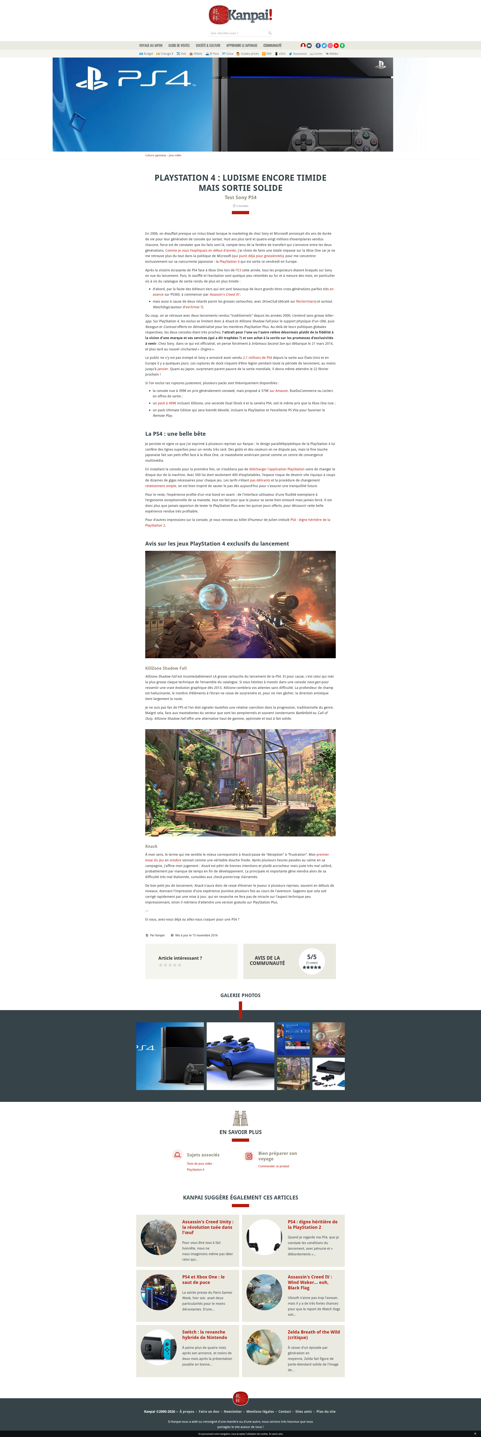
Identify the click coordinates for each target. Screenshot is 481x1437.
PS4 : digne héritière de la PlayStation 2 (313, 1224)
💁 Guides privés (247, 54)
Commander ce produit (273, 1166)
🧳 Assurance (298, 54)
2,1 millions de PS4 (257, 357)
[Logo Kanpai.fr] (240, 15)
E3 (239, 270)
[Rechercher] (270, 33)
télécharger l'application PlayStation (277, 469)
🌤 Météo (331, 54)
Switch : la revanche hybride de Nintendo (204, 1334)
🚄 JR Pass (212, 54)
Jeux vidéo (175, 155)
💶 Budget (146, 54)
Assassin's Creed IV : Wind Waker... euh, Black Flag (310, 1282)
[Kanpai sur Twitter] (324, 45)
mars (311, 301)
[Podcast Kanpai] (342, 45)
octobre (175, 860)
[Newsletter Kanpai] (309, 45)
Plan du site (326, 1411)
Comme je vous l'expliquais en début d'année (200, 250)
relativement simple (160, 486)
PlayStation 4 (230, 261)
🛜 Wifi (267, 54)
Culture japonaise (155, 155)
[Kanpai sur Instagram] (330, 45)
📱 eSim (280, 54)
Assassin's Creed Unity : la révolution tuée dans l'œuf (208, 1227)
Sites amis (303, 1411)
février (301, 301)
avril (189, 307)
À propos (187, 1411)
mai (197, 307)
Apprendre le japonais (241, 45)
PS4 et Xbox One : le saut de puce (203, 1279)
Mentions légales (260, 1411)
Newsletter (233, 1411)
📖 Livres (316, 54)
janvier (162, 369)
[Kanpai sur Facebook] (318, 45)
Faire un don (209, 1411)
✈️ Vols (181, 54)
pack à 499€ (167, 403)
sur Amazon (279, 390)
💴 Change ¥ (164, 54)
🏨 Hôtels (195, 54)
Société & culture (208, 45)
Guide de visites (179, 45)
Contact (284, 1411)
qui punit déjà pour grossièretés (258, 256)
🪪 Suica (227, 54)
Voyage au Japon (151, 45)
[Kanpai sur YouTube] (336, 45)
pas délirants (260, 480)
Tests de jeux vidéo (199, 1163)
